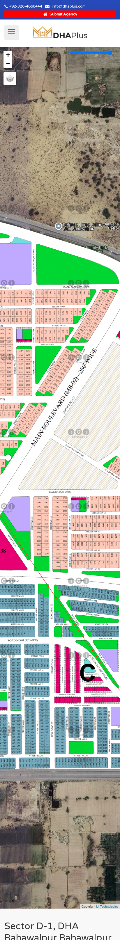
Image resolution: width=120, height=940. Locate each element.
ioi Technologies (107, 906)
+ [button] (8, 54)
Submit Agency (63, 14)
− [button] (8, 63)
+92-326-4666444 (25, 6)
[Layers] (9, 78)
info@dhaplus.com (69, 6)
